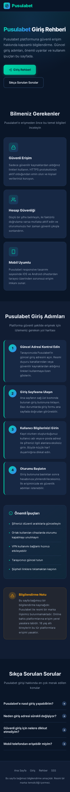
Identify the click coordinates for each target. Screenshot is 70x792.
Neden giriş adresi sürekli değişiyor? (34, 716)
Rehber (43, 770)
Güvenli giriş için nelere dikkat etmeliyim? (34, 730)
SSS (53, 770)
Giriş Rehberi (22, 69)
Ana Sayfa (20, 770)
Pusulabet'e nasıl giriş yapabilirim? (34, 703)
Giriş (32, 770)
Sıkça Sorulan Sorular (23, 82)
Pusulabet (22, 5)
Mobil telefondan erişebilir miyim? (34, 744)
